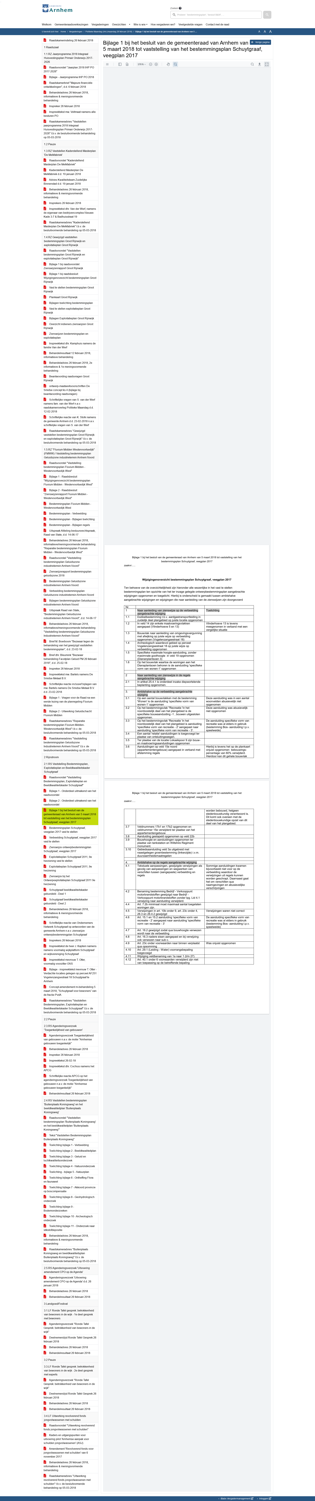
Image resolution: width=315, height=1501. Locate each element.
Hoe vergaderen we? (163, 24)
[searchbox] (216, 15)
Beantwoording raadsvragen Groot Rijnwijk (66, 378)
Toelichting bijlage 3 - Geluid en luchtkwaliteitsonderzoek (65, 1158)
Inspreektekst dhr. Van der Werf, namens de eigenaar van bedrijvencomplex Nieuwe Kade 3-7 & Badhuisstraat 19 (70, 212)
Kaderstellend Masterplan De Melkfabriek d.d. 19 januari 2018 (63, 172)
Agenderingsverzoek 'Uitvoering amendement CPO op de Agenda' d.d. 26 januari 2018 (67, 1281)
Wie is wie (140, 24)
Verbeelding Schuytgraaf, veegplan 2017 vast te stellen (70, 839)
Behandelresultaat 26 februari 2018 (69, 1093)
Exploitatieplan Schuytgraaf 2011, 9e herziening (68, 868)
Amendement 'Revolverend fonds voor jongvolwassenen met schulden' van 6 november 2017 (69, 1452)
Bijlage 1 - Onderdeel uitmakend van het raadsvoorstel (70, 793)
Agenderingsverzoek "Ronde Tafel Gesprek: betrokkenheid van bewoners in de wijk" (69, 1328)
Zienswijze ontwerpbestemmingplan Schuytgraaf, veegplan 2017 (67, 849)
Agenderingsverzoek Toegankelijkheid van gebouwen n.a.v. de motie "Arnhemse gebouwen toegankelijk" (69, 1039)
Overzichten (119, 24)
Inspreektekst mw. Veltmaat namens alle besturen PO (70, 114)
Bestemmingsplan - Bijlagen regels (69, 525)
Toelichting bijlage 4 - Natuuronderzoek (72, 1166)
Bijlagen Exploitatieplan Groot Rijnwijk (71, 318)
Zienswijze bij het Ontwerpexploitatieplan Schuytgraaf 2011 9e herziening (69, 880)
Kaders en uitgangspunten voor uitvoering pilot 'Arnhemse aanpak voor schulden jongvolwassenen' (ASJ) (66, 1439)
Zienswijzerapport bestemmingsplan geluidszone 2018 (67, 573)
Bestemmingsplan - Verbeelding (67, 513)
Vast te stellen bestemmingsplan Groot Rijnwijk (69, 289)
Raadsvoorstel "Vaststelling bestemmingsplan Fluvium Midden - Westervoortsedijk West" (64, 467)
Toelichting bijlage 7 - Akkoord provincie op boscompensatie (69, 1189)
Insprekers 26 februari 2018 (65, 203)
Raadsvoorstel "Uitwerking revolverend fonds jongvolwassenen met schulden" (69, 1427)
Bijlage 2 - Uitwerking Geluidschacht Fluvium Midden (68, 713)
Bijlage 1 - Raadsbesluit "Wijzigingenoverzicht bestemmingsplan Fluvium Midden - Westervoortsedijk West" (68, 480)
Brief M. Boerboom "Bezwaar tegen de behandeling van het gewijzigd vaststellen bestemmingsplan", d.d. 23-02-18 (69, 645)
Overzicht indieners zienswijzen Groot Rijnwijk (68, 326)
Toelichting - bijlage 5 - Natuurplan (69, 1172)
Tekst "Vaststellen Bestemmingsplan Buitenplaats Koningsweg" (67, 1137)
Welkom (46, 24)
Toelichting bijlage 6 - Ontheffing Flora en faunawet (68, 1179)
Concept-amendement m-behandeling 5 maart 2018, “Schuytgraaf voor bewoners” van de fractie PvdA (70, 991)
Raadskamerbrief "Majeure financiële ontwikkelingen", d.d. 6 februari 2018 (68, 85)
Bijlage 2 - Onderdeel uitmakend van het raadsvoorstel (70, 802)
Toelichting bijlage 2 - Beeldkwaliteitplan (72, 1150)
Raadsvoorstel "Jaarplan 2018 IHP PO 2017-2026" (69, 69)
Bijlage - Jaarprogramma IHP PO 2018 (71, 77)
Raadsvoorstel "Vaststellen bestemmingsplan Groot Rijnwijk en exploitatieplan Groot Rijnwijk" (64, 254)
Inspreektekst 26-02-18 (62, 1060)
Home (63, 32)
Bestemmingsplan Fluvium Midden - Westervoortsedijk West (67, 505)
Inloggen (264, 1498)
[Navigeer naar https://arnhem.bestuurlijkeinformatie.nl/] (58, 12)
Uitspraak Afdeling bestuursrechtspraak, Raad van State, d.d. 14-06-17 (69, 532)
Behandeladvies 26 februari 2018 (68, 1049)
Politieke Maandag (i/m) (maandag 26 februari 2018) (108, 32)
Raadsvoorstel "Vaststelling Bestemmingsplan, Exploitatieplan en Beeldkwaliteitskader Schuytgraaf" (65, 781)
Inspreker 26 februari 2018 (64, 106)
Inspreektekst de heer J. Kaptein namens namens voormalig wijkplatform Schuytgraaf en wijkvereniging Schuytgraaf (70, 950)
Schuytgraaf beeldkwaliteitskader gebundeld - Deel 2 (66, 901)
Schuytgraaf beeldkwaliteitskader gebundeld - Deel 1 (66, 891)
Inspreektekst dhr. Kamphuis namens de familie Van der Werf (70, 345)
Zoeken (174, 8)
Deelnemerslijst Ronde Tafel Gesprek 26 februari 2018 (70, 1339)
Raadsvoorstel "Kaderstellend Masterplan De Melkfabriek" (64, 162)
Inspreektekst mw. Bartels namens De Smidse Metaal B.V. (68, 676)
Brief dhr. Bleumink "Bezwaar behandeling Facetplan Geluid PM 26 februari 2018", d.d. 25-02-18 (70, 659)
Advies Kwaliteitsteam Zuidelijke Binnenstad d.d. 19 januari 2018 (65, 181)
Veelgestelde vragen (190, 24)
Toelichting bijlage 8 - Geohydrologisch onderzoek (69, 1199)
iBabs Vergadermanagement (235, 1498)
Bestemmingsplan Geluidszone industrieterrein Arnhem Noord (65, 583)
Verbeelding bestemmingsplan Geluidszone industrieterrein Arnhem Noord (69, 593)
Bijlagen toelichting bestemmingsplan (71, 303)
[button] (267, 15)
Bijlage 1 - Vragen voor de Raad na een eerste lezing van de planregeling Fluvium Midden (69, 701)
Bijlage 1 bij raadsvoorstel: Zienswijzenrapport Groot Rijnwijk (63, 266)
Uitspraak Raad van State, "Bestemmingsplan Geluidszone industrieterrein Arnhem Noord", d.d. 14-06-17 (70, 614)
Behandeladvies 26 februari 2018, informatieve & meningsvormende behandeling (66, 96)
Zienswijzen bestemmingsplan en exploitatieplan (66, 335)
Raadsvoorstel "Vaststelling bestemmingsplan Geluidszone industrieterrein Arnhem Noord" (62, 562)
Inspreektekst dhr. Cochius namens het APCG (69, 1068)
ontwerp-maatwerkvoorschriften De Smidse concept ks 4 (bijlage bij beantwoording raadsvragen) (67, 390)
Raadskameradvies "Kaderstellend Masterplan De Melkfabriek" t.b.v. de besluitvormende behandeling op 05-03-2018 (70, 226)
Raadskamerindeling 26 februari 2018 (71, 40)
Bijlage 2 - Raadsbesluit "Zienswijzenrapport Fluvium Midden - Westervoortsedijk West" (66, 494)
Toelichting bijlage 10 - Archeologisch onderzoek (68, 1218)
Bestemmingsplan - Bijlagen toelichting (72, 519)
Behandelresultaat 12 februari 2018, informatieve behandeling (67, 355)
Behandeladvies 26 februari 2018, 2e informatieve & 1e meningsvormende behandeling (68, 366)
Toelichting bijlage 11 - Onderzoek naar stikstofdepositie (69, 1228)
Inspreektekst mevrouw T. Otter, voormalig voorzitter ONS (64, 961)
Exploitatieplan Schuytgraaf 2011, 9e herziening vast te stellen (68, 859)
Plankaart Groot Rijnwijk (63, 297)
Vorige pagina (262, 42)
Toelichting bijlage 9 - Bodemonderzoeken (59, 1208)
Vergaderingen (100, 24)
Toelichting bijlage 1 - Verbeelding (69, 1145)
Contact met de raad (217, 24)
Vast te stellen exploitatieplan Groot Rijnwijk (67, 310)
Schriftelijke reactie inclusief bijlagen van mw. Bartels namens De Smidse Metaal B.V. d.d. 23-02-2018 (70, 688)
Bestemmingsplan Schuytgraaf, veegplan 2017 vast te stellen (64, 830)
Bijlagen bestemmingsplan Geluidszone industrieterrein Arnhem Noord (70, 602)
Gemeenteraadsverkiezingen (71, 24)
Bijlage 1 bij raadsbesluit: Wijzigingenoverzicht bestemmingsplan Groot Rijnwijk (70, 278)
